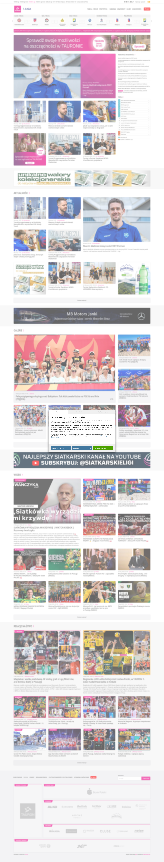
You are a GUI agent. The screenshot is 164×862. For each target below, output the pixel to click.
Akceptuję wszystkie (100, 448)
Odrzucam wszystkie (58, 448)
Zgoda (58, 412)
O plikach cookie (103, 412)
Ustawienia (79, 412)
